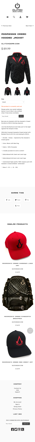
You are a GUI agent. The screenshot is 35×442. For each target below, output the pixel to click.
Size (2, 99)
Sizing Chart (17, 406)
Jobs (17, 390)
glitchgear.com (10, 44)
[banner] (17, 7)
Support (17, 392)
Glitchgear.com (17, 322)
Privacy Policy (17, 409)
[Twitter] (15, 429)
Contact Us (17, 388)
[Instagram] (19, 429)
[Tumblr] (22, 429)
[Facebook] (12, 429)
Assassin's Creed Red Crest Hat (17, 362)
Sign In (17, 404)
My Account (17, 402)
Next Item (29, 26)
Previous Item (7, 26)
